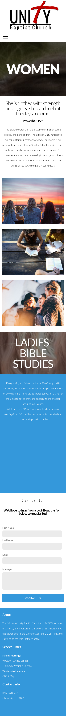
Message (7, 569)
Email (5, 554)
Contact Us (33, 598)
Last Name (7, 540)
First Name (8, 527)
